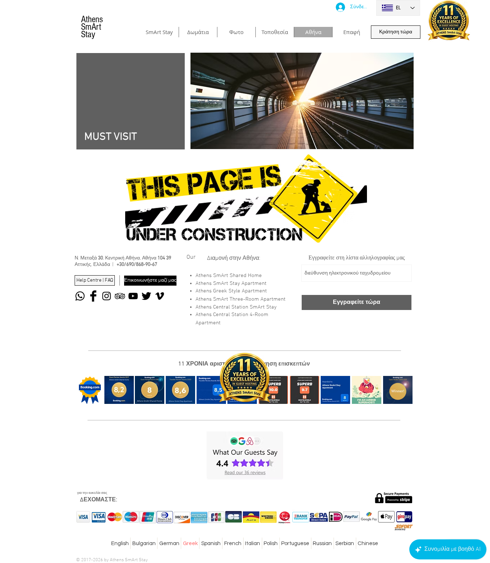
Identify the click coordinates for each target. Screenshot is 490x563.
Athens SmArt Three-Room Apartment (240, 299)
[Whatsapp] (80, 296)
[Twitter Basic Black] (146, 296)
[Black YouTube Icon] (133, 296)
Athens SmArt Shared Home (228, 275)
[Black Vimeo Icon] (159, 296)
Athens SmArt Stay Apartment (231, 283)
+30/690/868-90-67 (137, 265)
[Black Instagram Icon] (106, 296)
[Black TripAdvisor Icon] (120, 296)
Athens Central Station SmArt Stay (236, 307)
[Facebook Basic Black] (93, 296)
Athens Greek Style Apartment (231, 291)
